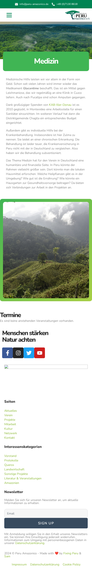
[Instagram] (18, 352)
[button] (9, 14)
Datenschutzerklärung (29, 543)
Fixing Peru (70, 553)
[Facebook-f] (7, 352)
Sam (7, 556)
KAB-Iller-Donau (60, 105)
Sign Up (46, 523)
